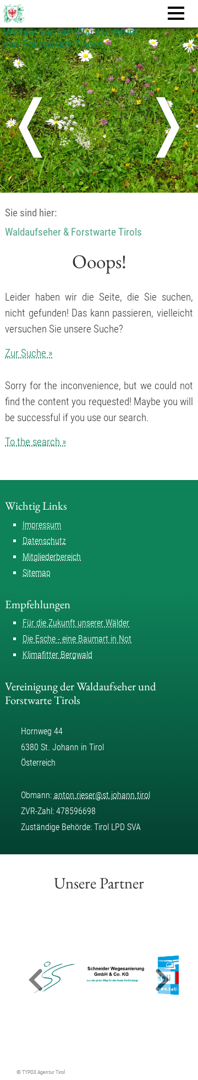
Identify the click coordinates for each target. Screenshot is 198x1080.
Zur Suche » (29, 353)
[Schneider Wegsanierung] (89, 975)
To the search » (36, 441)
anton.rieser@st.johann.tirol (102, 795)
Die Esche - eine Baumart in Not (77, 639)
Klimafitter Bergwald (57, 655)
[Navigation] (176, 13)
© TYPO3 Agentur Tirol (40, 1072)
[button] (36, 980)
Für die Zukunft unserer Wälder (76, 623)
